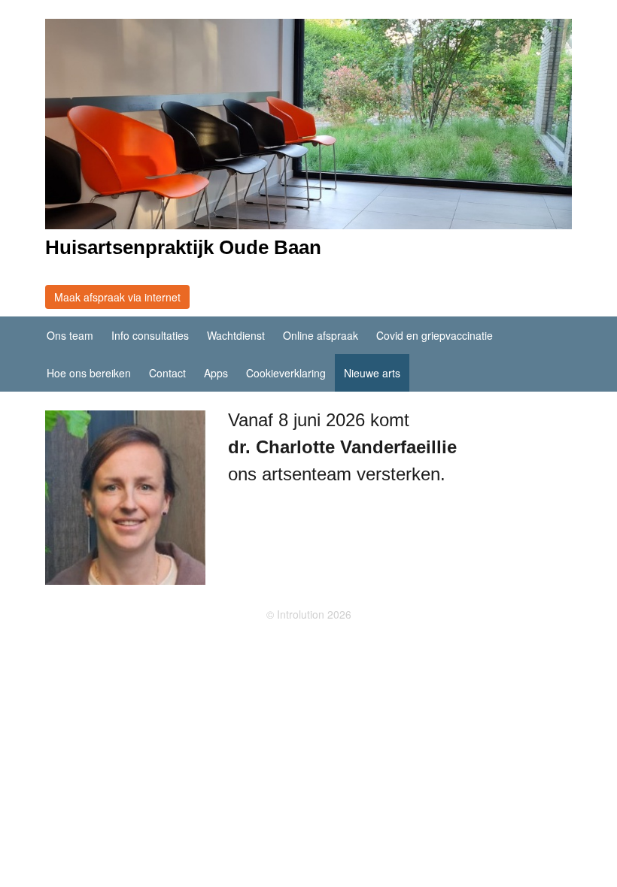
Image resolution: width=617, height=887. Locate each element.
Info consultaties (150, 335)
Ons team (70, 335)
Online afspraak (320, 335)
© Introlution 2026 (308, 614)
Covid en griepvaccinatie (434, 335)
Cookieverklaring (286, 372)
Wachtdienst (236, 335)
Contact (167, 372)
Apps (216, 372)
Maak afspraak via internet (117, 296)
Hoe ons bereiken (89, 372)
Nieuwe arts (372, 372)
